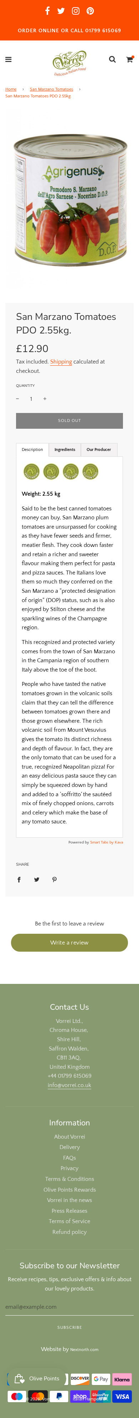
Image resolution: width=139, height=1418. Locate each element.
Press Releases (69, 1211)
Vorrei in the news (69, 1200)
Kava (119, 842)
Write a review (69, 942)
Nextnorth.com (84, 1349)
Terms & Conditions (69, 1179)
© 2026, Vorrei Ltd (43, 1399)
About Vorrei (69, 1137)
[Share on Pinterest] (54, 879)
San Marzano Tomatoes (51, 89)
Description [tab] (32, 449)
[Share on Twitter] (37, 879)
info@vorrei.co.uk (69, 1085)
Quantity (25, 386)
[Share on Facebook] (19, 879)
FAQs (69, 1158)
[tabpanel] (69, 647)
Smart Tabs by (102, 842)
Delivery (70, 1147)
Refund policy (69, 1232)
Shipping (61, 362)
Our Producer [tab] (99, 449)
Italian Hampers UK (90, 1399)
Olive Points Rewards (69, 1190)
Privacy (69, 1168)
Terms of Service (69, 1221)
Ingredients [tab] (65, 449)
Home (10, 89)
